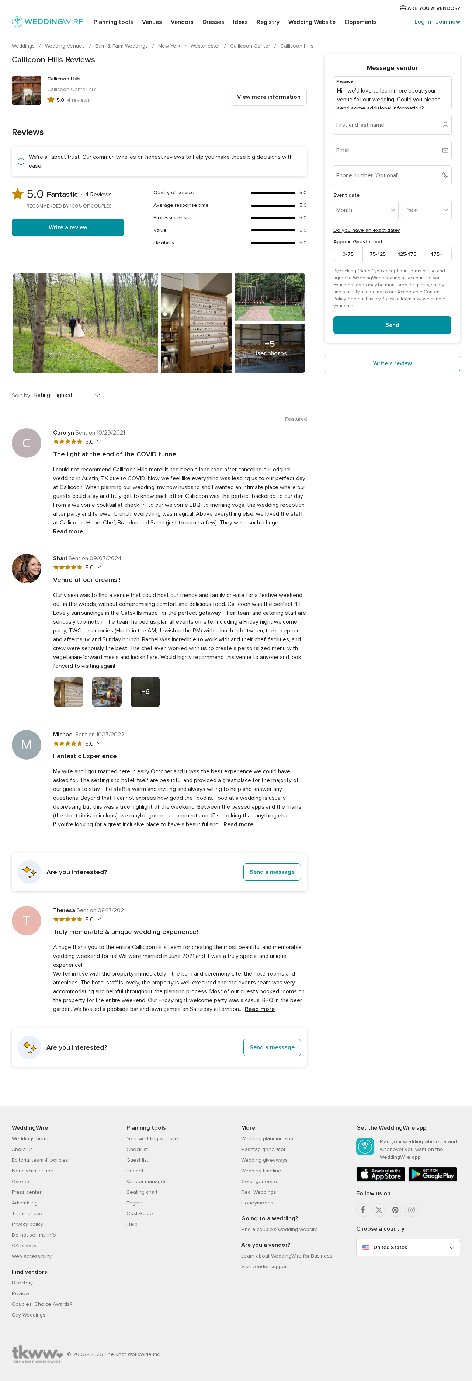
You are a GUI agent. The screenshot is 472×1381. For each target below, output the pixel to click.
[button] (159, 872)
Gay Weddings (28, 1315)
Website (312, 22)
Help (132, 1224)
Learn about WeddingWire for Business (286, 1256)
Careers (21, 1181)
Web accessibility (32, 1256)
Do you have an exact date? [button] (366, 230)
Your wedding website (152, 1139)
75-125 (377, 254)
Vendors (182, 22)
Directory (22, 1283)
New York (170, 46)
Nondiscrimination (32, 1171)
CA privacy (24, 1245)
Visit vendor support (264, 1266)
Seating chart (141, 1192)
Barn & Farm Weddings (122, 46)
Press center (26, 1192)
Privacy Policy (380, 299)
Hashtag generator (263, 1149)
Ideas (240, 22)
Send (392, 325)
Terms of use (421, 271)
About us (22, 1149)
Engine (134, 1203)
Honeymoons (257, 1203)
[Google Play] (432, 1180)
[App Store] (380, 1180)
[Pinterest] (395, 1210)
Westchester (206, 46)
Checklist (137, 1149)
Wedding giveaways (264, 1160)
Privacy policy (27, 1224)
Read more (68, 531)
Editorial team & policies (40, 1160)
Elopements (360, 22)
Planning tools (113, 22)
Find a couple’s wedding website (279, 1229)
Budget (134, 1171)
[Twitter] (379, 1210)
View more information (269, 97)
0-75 (348, 254)
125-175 (407, 254)
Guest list (137, 1160)
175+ (436, 254)
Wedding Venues (65, 46)
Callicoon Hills (296, 46)
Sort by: (21, 395)
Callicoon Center (250, 46)
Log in (422, 21)
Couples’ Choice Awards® (42, 1304)
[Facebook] (362, 1210)
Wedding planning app (267, 1139)
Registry (268, 22)
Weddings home (31, 1139)
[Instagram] (411, 1210)
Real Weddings (258, 1192)
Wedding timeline (261, 1171)
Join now (448, 21)
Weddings (24, 46)
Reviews (22, 1293)
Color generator (260, 1181)
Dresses (213, 22)
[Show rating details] (98, 441)
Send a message (272, 872)
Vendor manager (146, 1181)
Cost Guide (139, 1213)
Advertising (25, 1203)
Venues (152, 22)
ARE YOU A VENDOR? (433, 8)
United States (390, 1247)
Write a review (68, 227)
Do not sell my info (34, 1235)
